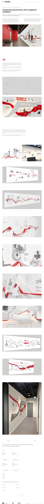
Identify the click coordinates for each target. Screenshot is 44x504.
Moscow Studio (15, 459)
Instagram (3, 476)
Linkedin (3, 477)
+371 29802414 (4, 453)
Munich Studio (15, 470)
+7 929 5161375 (14, 453)
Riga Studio (5, 459)
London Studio (6, 470)
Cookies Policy (40, 503)
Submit (22, 495)
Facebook (3, 478)
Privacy (34, 503)
